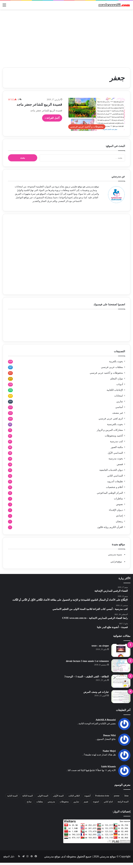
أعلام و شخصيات (114, 487)
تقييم (86, 801)
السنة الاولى (43, 796)
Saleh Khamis (108, 766)
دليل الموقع (8, 856)
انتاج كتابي (108, 801)
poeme (116, 796)
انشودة (96, 801)
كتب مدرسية (116, 441)
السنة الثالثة (27, 796)
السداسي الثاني (115, 475)
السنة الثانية (12, 796)
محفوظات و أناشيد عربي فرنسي (106, 373)
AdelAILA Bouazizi (106, 720)
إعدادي (119, 515)
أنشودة (87, 796)
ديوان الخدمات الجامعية (111, 470)
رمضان (119, 521)
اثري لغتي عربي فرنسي (111, 418)
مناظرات (118, 498)
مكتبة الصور (117, 447)
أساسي (119, 407)
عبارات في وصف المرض (96, 692)
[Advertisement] (66, 37)
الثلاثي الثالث (74, 796)
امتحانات (118, 395)
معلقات (39, 801)
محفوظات (64, 801)
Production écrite (102, 796)
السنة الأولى (58, 796)
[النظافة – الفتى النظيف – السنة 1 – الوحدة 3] (120, 681)
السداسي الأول (115, 453)
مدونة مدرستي (115, 554)
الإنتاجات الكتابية (115, 390)
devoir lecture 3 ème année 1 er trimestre (87, 661)
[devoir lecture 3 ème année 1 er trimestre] (120, 665)
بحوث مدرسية (116, 458)
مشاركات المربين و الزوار (110, 430)
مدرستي (51, 801)
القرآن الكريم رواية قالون (110, 527)
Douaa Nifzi (109, 735)
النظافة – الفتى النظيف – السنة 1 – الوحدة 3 (86, 676)
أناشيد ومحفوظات (114, 435)
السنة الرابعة (123, 801)
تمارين (119, 401)
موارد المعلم (116, 378)
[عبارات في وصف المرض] (120, 696)
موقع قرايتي (116, 561)
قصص (120, 464)
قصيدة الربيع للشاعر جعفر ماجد (39, 104)
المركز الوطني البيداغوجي (110, 493)
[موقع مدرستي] (113, 5)
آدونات (119, 384)
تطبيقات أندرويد (115, 481)
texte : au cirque (100, 645)
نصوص (119, 504)
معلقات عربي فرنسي (112, 367)
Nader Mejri (109, 751)
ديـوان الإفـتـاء (116, 510)
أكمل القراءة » (52, 118)
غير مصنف (117, 413)
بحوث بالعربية (116, 361)
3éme (126, 796)
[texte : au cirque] (120, 650)
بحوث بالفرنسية (115, 424)
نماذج (29, 801)
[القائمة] (4, 6)
